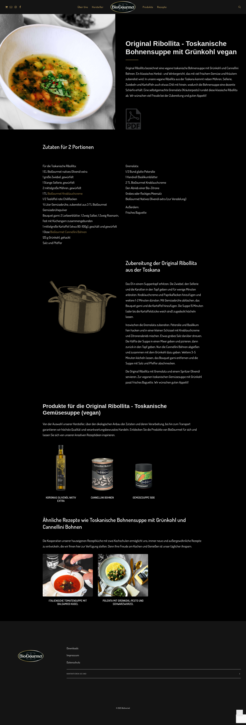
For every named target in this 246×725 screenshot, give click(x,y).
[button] (7, 7)
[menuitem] (7, 7)
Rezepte (162, 7)
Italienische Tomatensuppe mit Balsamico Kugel (68, 602)
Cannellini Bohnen (102, 497)
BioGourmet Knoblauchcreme (65, 193)
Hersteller (97, 7)
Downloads (72, 648)
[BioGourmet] (123, 7)
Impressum (73, 655)
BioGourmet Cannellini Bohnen (68, 232)
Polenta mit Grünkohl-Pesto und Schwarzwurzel (123, 602)
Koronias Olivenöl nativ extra (61, 499)
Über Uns (83, 7)
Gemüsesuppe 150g (144, 497)
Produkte (148, 7)
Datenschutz (73, 662)
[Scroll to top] (239, 712)
